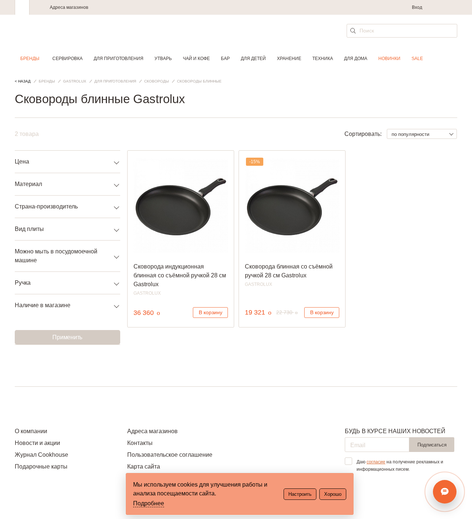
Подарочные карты (41, 466)
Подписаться (432, 445)
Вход (417, 7)
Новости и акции (37, 443)
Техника (322, 58)
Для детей (253, 58)
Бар (225, 58)
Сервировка (67, 58)
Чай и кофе (196, 58)
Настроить (300, 494)
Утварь (163, 58)
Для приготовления (118, 58)
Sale (417, 58)
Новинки (389, 58)
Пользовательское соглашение (169, 455)
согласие (376, 461)
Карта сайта (143, 466)
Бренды (29, 58)
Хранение (289, 58)
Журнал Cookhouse (41, 455)
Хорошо (332, 494)
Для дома (355, 58)
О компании (31, 431)
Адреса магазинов (69, 7)
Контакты (140, 443)
